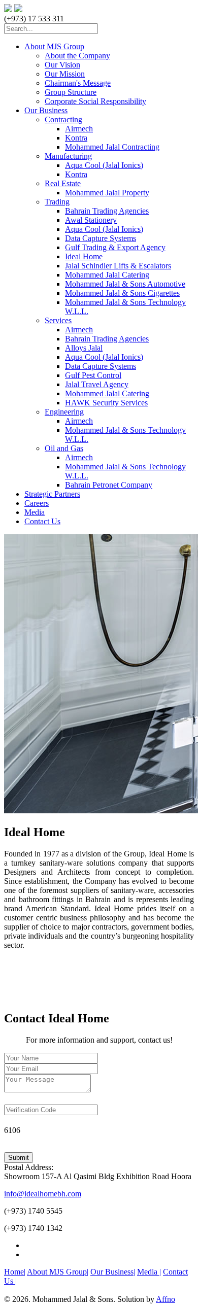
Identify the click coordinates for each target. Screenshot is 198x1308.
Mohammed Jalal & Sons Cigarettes (122, 293)
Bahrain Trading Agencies (107, 210)
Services (58, 320)
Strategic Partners (52, 494)
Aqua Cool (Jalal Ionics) (104, 165)
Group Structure (70, 92)
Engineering (64, 411)
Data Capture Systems (100, 238)
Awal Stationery (91, 220)
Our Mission (65, 74)
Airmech (79, 128)
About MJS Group (54, 46)
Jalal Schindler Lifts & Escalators (118, 265)
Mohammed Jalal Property (107, 192)
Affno (165, 1299)
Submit (18, 1157)
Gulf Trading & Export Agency (115, 247)
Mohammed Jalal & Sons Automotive (125, 284)
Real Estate (63, 183)
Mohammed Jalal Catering (107, 274)
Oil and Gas (64, 448)
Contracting (63, 119)
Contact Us (42, 521)
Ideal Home (84, 256)
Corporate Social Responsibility (95, 101)
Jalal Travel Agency (96, 384)
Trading (57, 201)
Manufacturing (68, 156)
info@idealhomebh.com (42, 1193)
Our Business (46, 110)
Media (34, 512)
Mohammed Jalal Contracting (112, 147)
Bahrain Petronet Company (108, 484)
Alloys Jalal (84, 347)
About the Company (77, 55)
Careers (36, 503)
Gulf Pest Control (93, 375)
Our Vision (62, 64)
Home (14, 1271)
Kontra (76, 137)
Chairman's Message (78, 83)
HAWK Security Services (106, 402)
